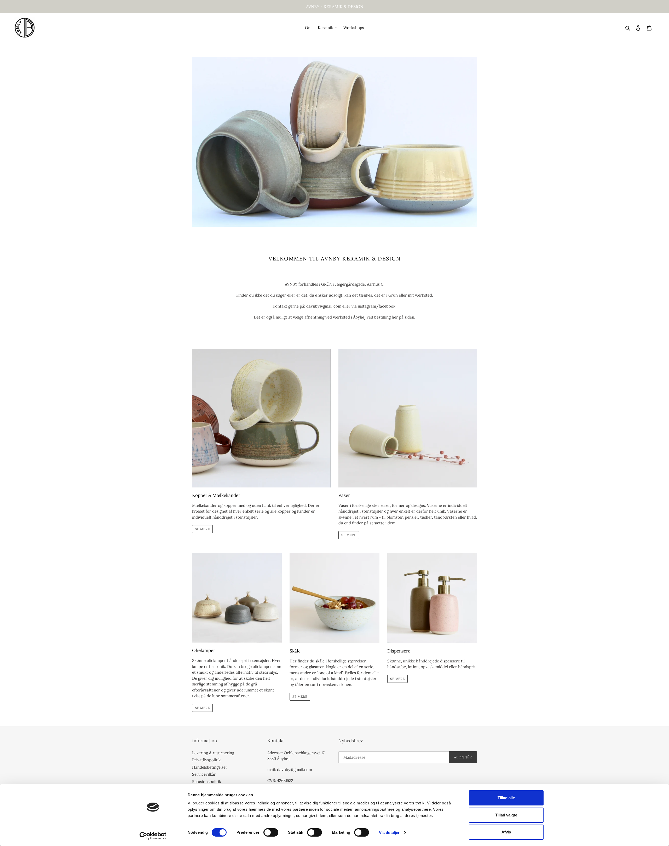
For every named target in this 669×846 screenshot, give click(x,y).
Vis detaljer (389, 832)
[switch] (270, 832)
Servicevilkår (204, 774)
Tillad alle (506, 798)
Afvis (506, 832)
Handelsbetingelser (209, 767)
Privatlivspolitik (206, 759)
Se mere (202, 529)
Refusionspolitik (206, 781)
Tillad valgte (506, 815)
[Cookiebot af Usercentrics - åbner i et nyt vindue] (153, 836)
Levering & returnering (213, 752)
